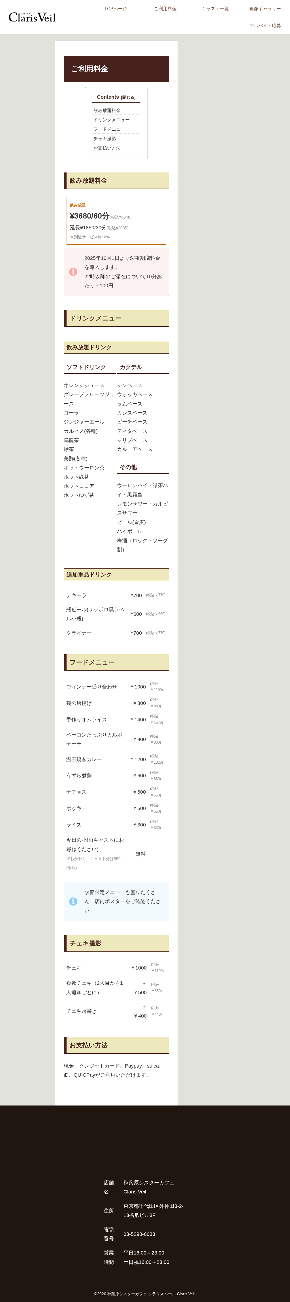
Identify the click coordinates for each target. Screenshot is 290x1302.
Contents (108, 97)
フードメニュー (109, 128)
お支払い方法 (107, 147)
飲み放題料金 (107, 110)
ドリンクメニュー (111, 119)
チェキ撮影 (104, 138)
